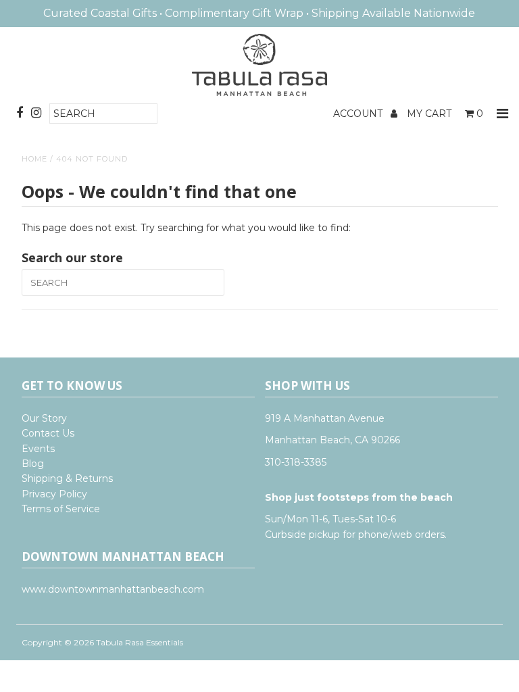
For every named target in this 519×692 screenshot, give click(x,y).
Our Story (44, 418)
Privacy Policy (54, 494)
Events (38, 449)
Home (34, 159)
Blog (33, 464)
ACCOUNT (359, 113)
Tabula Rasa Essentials (139, 642)
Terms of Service (61, 509)
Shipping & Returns (67, 478)
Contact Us (48, 433)
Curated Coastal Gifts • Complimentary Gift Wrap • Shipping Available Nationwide (259, 13)
